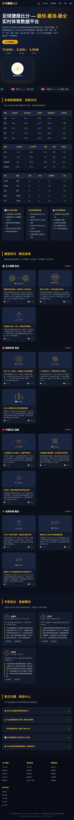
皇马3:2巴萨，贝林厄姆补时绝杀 (51, 289)
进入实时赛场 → (10, 42)
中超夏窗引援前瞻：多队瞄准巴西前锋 (54, 453)
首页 (39, 3)
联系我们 (4, 780)
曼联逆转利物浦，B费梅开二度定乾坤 (17, 289)
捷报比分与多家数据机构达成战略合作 (17, 572)
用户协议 (29, 767)
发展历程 (4, 770)
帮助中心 (4, 792)
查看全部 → (68, 266)
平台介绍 (4, 767)
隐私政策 (29, 770)
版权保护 (29, 777)
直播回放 (53, 780)
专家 (65, 3)
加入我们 (4, 805)
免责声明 (29, 774)
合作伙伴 (4, 777)
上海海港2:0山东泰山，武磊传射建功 (17, 453)
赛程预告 (53, 770)
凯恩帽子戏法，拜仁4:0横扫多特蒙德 (17, 326)
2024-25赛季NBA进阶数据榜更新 (16, 408)
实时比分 (45, 3)
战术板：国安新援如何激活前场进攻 (17, 490)
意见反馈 (4, 795)
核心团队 (4, 774)
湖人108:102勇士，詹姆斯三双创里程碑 (18, 371)
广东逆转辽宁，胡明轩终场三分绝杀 (53, 371)
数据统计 (53, 774)
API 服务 (4, 798)
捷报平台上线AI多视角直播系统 (51, 534)
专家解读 (53, 777)
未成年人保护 (30, 780)
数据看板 (53, 3)
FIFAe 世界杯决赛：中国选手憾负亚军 (17, 534)
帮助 (70, 3)
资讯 (60, 3)
